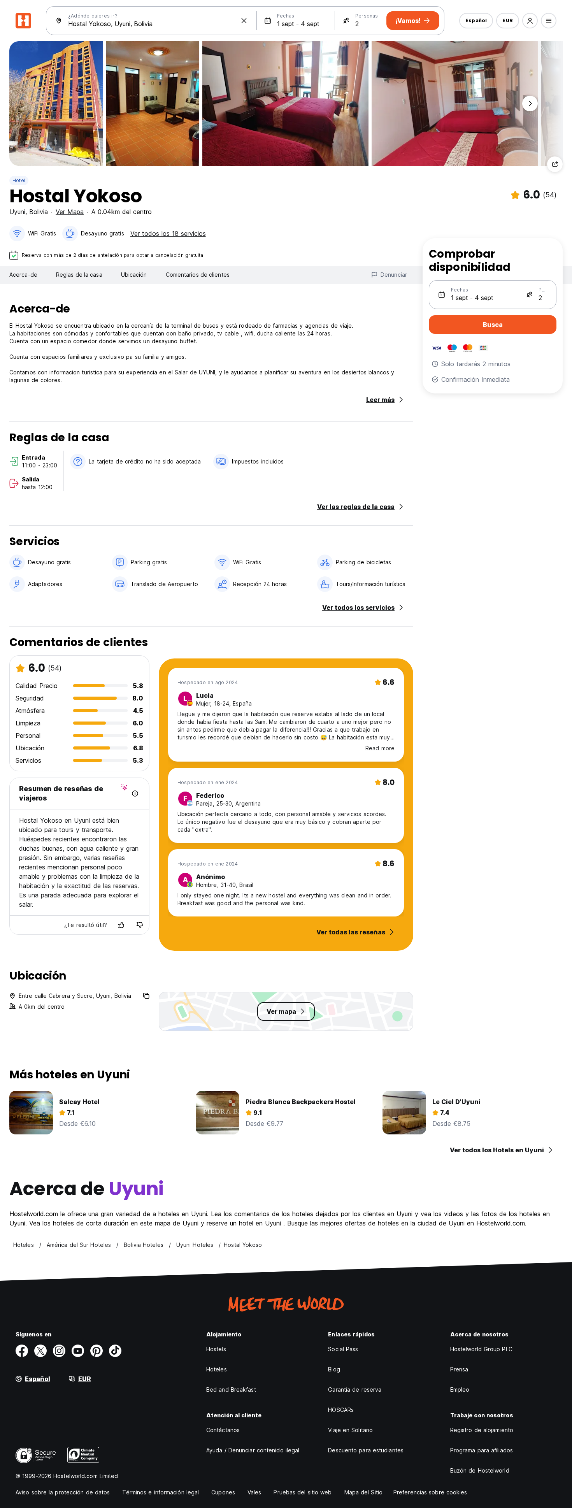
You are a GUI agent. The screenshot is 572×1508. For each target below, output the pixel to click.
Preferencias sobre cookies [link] (430, 1492)
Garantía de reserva (354, 1389)
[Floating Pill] (530, 103)
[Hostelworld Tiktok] (115, 1351)
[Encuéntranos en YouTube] (78, 1351)
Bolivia (38, 212)
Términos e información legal (160, 1492)
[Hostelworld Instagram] (59, 1351)
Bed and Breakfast (231, 1389)
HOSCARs (341, 1409)
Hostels (216, 1349)
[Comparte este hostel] (555, 164)
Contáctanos (223, 1430)
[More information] (135, 793)
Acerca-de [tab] (23, 274)
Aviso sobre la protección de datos (63, 1492)
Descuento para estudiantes (366, 1450)
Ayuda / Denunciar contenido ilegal (252, 1450)
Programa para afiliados (481, 1450)
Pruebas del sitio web (303, 1492)
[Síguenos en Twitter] (40, 1351)
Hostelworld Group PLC (481, 1349)
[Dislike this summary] (139, 925)
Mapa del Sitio (363, 1492)
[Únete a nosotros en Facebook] (22, 1351)
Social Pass (343, 1349)
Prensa (459, 1369)
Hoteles (216, 1369)
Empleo (460, 1389)
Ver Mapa (70, 212)
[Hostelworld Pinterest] (96, 1351)
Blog (334, 1369)
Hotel (18, 180)
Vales (254, 1492)
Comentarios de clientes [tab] (198, 274)
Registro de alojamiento (481, 1430)
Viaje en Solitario (350, 1430)
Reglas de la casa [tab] (79, 274)
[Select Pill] (530, 20)
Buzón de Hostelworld (479, 1470)
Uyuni (17, 212)
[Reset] (244, 20)
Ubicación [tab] (134, 274)
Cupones (223, 1492)
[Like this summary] (121, 925)
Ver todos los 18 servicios (168, 233)
